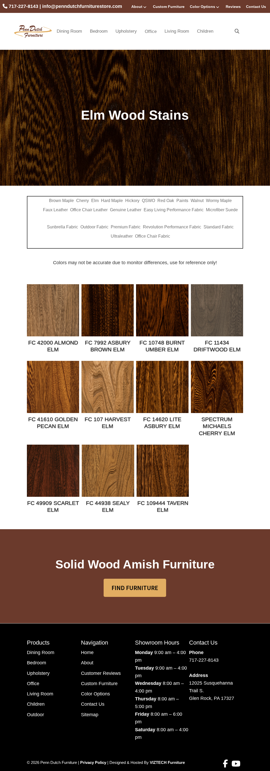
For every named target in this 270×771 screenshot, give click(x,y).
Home (87, 652)
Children (205, 31)
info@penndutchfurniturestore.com (82, 6)
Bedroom (99, 31)
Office (33, 683)
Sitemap (89, 714)
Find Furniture (135, 588)
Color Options (202, 6)
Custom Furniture (169, 6)
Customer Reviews (101, 673)
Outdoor (35, 714)
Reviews (233, 6)
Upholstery (126, 31)
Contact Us (256, 6)
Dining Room (69, 31)
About (136, 6)
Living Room (177, 31)
